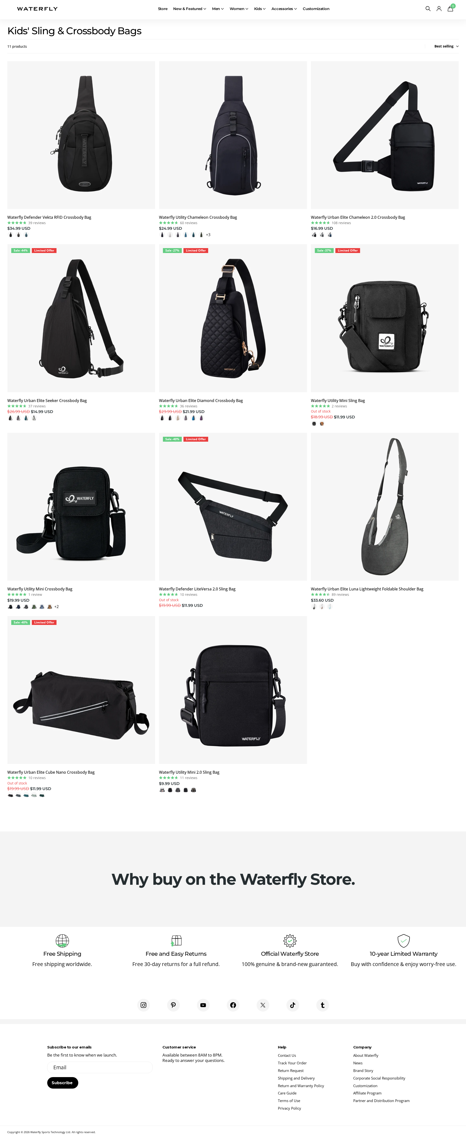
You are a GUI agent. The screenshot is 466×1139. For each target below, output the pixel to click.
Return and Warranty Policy (301, 1085)
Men (216, 8)
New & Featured (187, 8)
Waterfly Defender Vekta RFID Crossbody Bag (49, 217)
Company (362, 1047)
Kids (258, 8)
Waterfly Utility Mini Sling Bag (338, 400)
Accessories (282, 8)
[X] (263, 1005)
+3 (208, 234)
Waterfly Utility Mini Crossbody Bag (39, 589)
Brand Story (363, 1070)
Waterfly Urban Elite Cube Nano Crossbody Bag (51, 772)
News (358, 1062)
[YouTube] (203, 1005)
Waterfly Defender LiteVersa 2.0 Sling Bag (197, 589)
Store (163, 8)
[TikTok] (292, 1005)
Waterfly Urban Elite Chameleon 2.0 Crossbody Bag (358, 217)
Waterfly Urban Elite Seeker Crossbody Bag (47, 400)
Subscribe (63, 1083)
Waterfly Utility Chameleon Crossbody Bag (198, 217)
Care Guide (287, 1093)
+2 (56, 606)
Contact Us (287, 1055)
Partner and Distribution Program (381, 1100)
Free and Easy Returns (176, 953)
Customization (316, 8)
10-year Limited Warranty (403, 953)
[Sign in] (439, 8)
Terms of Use (289, 1100)
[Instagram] (143, 1005)
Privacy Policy (289, 1108)
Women (237, 8)
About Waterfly (365, 1055)
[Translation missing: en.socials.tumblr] (322, 1005)
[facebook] (233, 1005)
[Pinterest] (173, 1005)
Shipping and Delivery (296, 1078)
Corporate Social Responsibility (379, 1078)
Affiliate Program (367, 1093)
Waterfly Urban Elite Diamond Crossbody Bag (201, 400)
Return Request (291, 1070)
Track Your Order (292, 1062)
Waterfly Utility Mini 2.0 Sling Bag (189, 772)
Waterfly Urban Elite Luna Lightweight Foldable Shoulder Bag (367, 589)
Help (282, 1047)
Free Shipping (62, 953)
